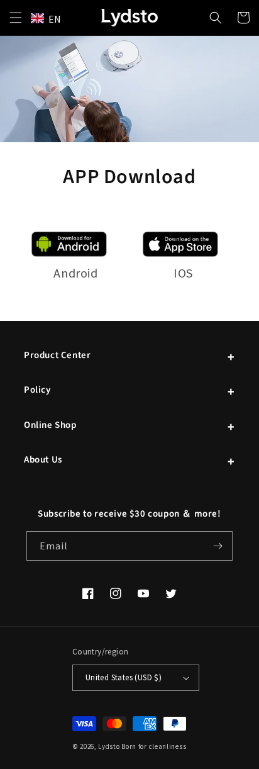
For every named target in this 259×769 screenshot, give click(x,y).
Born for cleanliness (153, 746)
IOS (183, 273)
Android (75, 273)
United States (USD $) (123, 677)
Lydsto (108, 746)
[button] (16, 17)
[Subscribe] (218, 546)
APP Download (129, 177)
